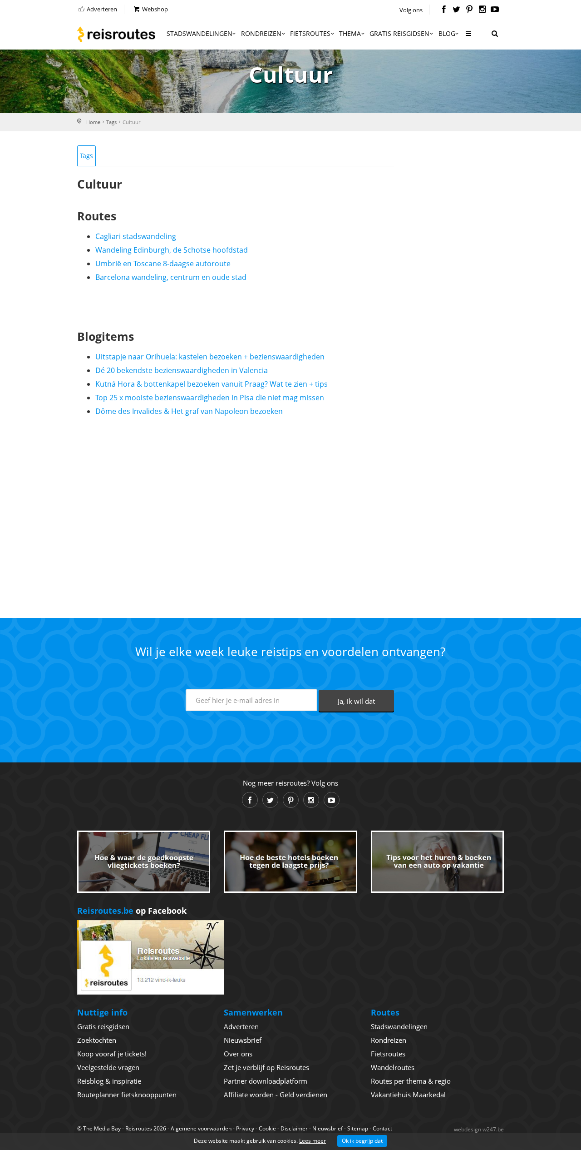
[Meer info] (468, 37)
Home (93, 122)
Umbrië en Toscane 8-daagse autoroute (163, 264)
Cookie (267, 1128)
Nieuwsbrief (242, 1040)
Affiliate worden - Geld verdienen (275, 1094)
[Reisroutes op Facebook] (443, 10)
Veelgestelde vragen (108, 1067)
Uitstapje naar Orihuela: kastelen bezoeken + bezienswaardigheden (210, 357)
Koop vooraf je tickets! (112, 1053)
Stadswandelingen (199, 33)
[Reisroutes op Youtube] (495, 10)
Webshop (154, 9)
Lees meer (312, 1141)
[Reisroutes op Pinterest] (469, 10)
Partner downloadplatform (265, 1080)
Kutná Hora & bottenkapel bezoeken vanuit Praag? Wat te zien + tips (211, 384)
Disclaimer (294, 1128)
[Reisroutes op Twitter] (456, 10)
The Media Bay (102, 1128)
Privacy (245, 1128)
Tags (111, 122)
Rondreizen (261, 33)
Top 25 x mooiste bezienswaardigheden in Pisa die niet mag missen (209, 398)
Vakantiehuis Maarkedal (408, 1094)
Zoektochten (96, 1040)
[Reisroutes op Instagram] (482, 10)
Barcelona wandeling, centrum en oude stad (170, 277)
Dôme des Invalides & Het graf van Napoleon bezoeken (189, 411)
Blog (446, 33)
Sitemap (357, 1128)
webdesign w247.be (479, 1129)
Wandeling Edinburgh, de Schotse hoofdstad (171, 250)
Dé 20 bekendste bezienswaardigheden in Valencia (181, 370)
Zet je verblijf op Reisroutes (266, 1067)
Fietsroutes (310, 33)
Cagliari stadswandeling (135, 236)
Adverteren (101, 9)
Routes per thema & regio (411, 1080)
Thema (350, 33)
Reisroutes (116, 34)
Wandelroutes (392, 1067)
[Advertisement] (235, 513)
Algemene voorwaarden (201, 1128)
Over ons (238, 1053)
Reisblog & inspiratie (109, 1080)
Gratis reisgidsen (399, 33)
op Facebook (132, 910)
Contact (382, 1128)
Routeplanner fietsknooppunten (127, 1094)
